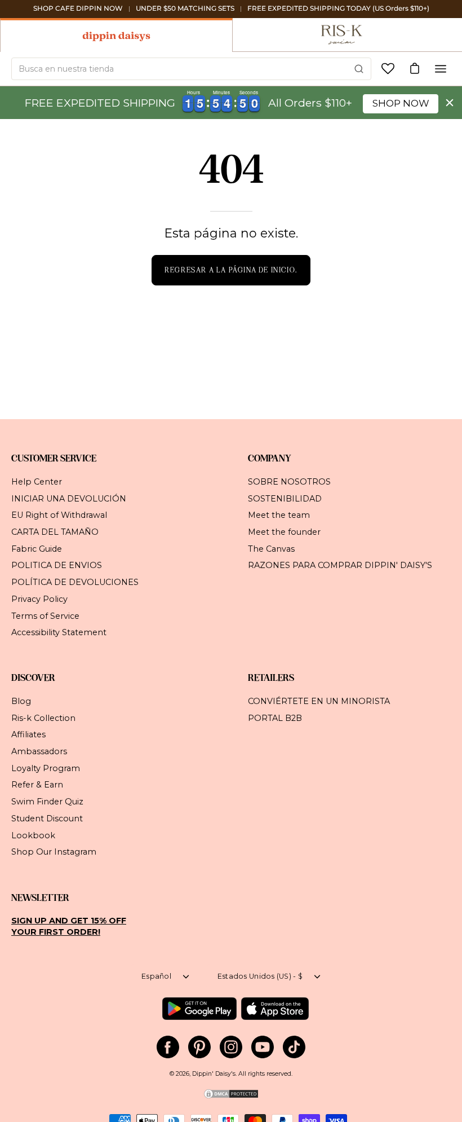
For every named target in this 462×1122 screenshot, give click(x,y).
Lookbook (33, 835)
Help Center (36, 482)
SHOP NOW (400, 103)
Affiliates (28, 735)
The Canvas (271, 548)
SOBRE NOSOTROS (289, 482)
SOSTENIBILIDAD (285, 498)
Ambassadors (39, 751)
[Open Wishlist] (388, 69)
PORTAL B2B (275, 718)
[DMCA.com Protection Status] (231, 1097)
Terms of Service (45, 615)
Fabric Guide (36, 548)
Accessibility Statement (58, 632)
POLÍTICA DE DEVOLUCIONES (75, 582)
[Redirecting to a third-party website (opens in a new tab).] (199, 1008)
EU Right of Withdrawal (59, 515)
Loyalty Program (45, 768)
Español (156, 976)
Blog (21, 701)
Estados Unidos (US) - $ (260, 976)
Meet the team (279, 515)
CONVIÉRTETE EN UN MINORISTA (319, 701)
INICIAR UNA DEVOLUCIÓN (68, 498)
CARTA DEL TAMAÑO (55, 532)
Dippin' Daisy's (214, 1073)
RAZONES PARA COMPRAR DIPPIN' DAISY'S (340, 565)
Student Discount (47, 818)
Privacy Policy (39, 598)
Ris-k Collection (43, 718)
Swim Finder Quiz (47, 802)
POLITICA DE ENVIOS (56, 565)
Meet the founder (284, 532)
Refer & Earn (37, 785)
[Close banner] (449, 102)
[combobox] (191, 69)
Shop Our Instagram (53, 852)
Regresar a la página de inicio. (231, 270)
